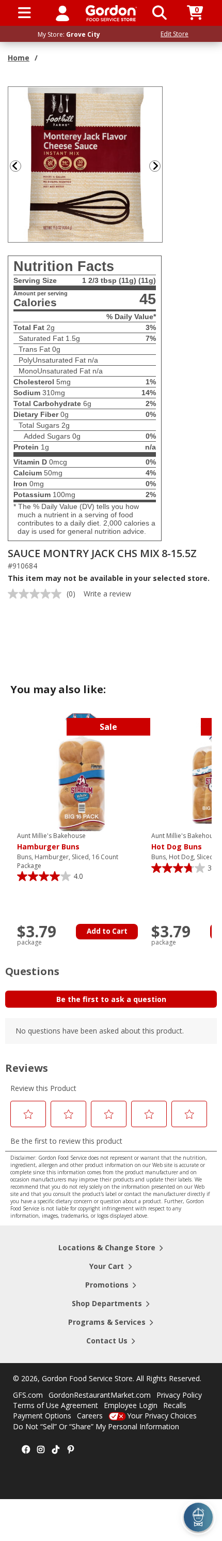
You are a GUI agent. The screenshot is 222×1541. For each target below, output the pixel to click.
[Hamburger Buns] (81, 771)
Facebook (26, 1450)
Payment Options (42, 1415)
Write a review (107, 594)
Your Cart (106, 1266)
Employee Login (130, 1405)
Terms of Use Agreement (55, 1405)
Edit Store (174, 33)
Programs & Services (107, 1322)
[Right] (159, 166)
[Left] (14, 166)
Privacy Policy (179, 1395)
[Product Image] (85, 164)
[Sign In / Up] (62, 13)
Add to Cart (107, 931)
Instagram (41, 1450)
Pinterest (71, 1450)
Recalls (174, 1405)
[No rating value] (37, 594)
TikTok (56, 1450)
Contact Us (107, 1340)
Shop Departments (107, 1303)
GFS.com (28, 1395)
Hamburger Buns (51, 841)
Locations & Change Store (106, 1247)
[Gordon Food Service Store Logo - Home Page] (111, 13)
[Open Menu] (24, 13)
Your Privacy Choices (162, 1415)
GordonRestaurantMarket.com (100, 1395)
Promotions (107, 1285)
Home (18, 58)
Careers (90, 1415)
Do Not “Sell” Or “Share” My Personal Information (96, 1426)
